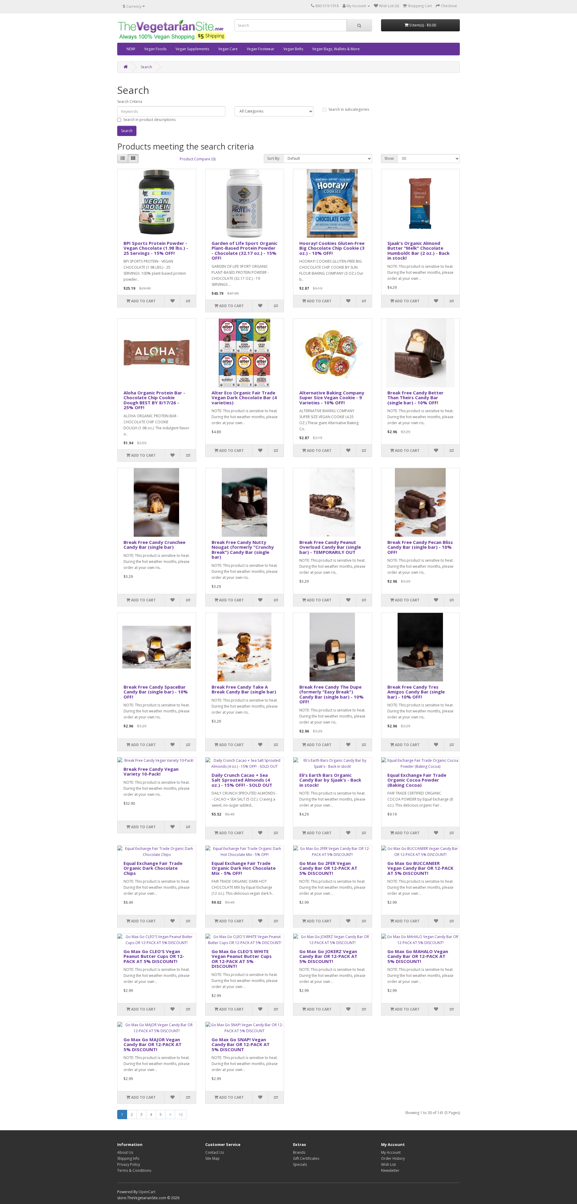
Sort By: (273, 158)
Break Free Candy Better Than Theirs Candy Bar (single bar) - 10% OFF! (415, 398)
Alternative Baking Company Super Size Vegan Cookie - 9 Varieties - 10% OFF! (331, 398)
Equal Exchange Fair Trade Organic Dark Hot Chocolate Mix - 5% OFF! (244, 868)
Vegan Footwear (260, 48)
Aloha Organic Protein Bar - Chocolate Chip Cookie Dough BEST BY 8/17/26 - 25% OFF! (154, 400)
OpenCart (147, 1191)
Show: (389, 158)
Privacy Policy (128, 1164)
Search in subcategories (348, 109)
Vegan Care (228, 48)
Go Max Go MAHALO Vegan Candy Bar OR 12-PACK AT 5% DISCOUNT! (417, 956)
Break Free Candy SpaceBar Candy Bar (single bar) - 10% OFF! (156, 692)
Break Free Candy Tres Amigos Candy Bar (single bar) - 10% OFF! (416, 692)
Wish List (388, 1164)
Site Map (212, 1158)
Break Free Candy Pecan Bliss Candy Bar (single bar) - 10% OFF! (420, 547)
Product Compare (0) (197, 159)
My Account (391, 1152)
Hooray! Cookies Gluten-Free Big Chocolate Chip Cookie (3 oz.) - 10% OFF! (332, 248)
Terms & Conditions (134, 1170)
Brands (299, 1152)
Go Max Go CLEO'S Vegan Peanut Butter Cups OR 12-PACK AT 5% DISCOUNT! (154, 956)
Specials (300, 1164)
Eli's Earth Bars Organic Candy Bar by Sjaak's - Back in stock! (330, 780)
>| (181, 1114)
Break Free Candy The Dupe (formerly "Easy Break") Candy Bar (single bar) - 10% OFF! (331, 694)
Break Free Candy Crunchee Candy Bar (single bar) (154, 544)
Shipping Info (128, 1158)
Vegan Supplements (192, 48)
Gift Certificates (306, 1158)
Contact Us (214, 1152)
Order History (393, 1158)
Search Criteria (129, 101)
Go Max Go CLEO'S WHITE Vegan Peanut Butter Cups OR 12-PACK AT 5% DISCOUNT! (242, 958)
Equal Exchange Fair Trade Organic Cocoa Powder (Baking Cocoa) (416, 780)
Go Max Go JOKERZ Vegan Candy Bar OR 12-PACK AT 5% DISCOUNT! (328, 956)
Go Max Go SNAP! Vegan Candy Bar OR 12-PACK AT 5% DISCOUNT (241, 1044)
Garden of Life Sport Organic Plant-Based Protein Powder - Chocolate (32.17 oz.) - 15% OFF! (244, 250)
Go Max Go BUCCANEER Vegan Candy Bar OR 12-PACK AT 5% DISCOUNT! (420, 868)
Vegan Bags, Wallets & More (336, 48)
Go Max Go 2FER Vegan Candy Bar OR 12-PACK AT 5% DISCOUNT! (328, 868)
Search (146, 66)
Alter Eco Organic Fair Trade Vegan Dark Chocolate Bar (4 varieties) (244, 398)
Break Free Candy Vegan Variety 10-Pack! (151, 771)
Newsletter (390, 1170)
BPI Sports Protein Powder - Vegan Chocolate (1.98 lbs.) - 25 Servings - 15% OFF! (156, 248)
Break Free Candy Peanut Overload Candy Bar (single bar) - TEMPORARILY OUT (330, 547)
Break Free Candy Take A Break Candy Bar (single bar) (244, 689)
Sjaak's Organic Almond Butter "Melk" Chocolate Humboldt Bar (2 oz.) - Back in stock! (418, 250)
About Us (125, 1152)
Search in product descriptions (149, 119)
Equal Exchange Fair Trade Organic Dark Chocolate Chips (153, 868)
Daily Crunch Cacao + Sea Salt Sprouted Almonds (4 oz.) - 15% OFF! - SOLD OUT (242, 780)
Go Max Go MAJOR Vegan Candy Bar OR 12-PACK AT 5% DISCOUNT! (153, 1044)
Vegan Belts (293, 48)
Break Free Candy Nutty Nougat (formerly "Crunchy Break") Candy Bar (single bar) (243, 549)
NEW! (131, 48)
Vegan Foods (155, 48)
